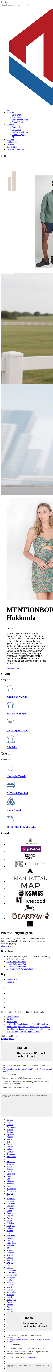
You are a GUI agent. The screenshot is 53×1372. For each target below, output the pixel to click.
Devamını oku (13, 668)
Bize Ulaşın (12, 147)
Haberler (10, 144)
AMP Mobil (12, 1021)
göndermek (6, 946)
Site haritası (11, 1019)
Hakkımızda (12, 142)
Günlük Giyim (18, 122)
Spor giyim (16, 115)
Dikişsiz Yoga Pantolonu (29, 1031)
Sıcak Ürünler (12, 1016)
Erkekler (10, 112)
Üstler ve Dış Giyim (15, 149)
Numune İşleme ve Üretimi (22, 1029)
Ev (8, 110)
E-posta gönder (7, 1038)
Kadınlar (10, 124)
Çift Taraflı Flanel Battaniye (18, 1024)
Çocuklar (10, 139)
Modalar (15, 137)
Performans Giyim (20, 120)
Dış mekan (16, 117)
